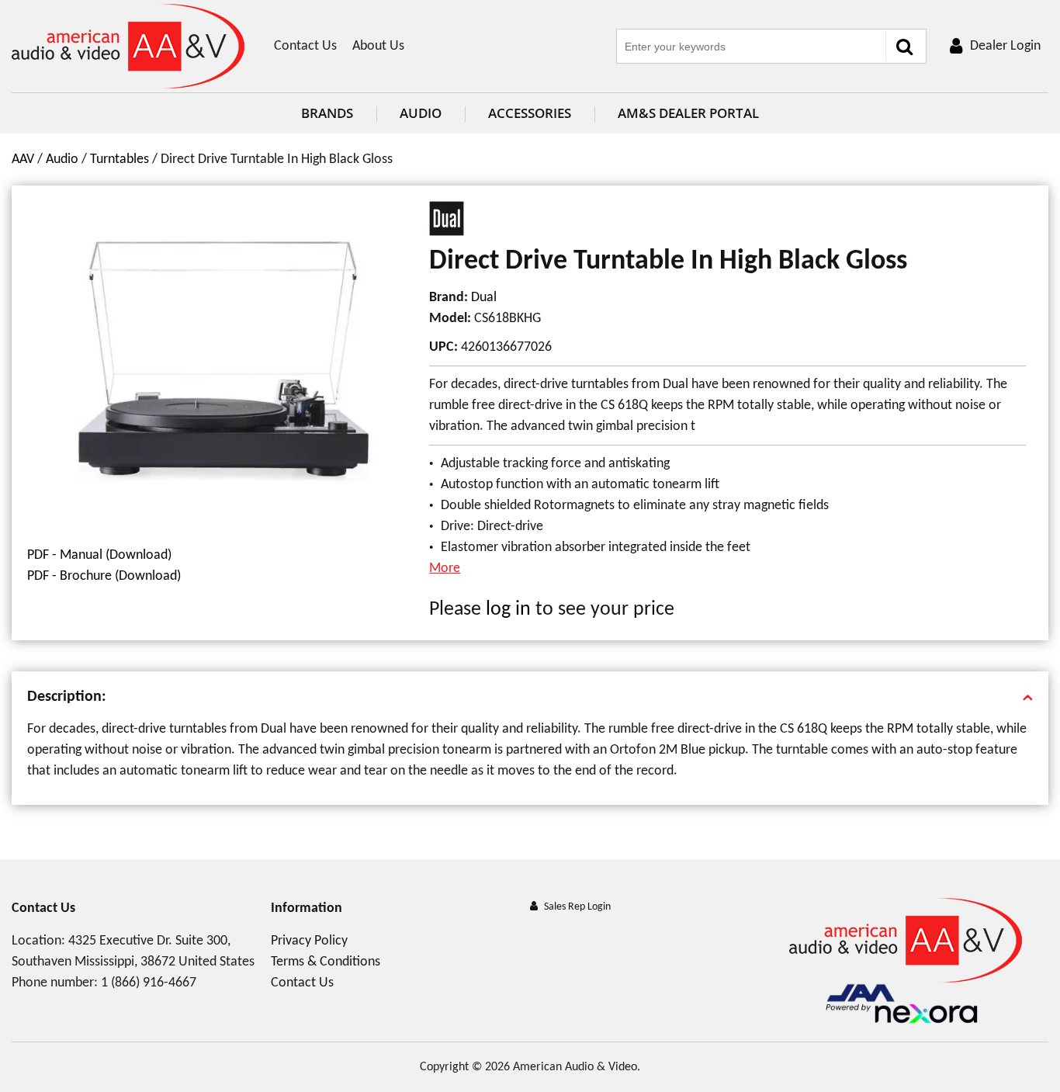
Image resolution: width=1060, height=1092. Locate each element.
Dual (484, 297)
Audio (421, 113)
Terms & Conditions (325, 962)
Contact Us (305, 46)
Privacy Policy (309, 941)
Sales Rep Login (577, 907)
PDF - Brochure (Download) (104, 576)
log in (508, 609)
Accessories (529, 113)
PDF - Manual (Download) (99, 555)
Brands (327, 113)
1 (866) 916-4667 (148, 983)
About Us (378, 46)
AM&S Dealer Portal (688, 113)
